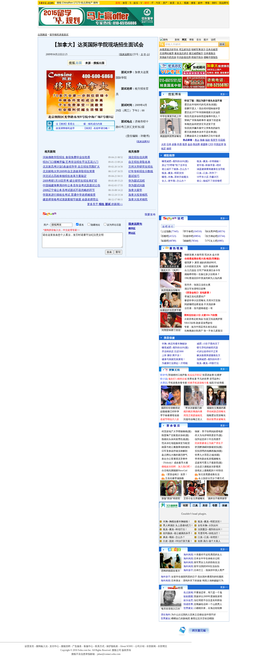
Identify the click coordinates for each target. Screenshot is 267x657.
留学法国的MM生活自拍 (206, 566)
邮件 (200, 3)
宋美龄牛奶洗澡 (168, 57)
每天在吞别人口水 (170, 608)
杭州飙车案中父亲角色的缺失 (205, 128)
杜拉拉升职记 (195, 375)
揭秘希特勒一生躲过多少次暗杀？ (202, 274)
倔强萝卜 (189, 262)
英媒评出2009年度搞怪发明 (208, 596)
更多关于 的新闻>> (105, 204)
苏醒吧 (165, 236)
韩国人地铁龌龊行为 (212, 580)
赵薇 (174, 144)
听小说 (163, 378)
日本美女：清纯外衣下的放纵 (186, 580)
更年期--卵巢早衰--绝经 (209, 165)
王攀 (187, 135)
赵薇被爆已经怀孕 (169, 411)
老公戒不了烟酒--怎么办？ (175, 169)
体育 (125, 3)
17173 (76, 2)
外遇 (179, 144)
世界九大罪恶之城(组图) (207, 455)
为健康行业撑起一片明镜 (175, 363)
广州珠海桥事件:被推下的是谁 (205, 120)
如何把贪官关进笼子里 (203, 124)
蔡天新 (188, 132)
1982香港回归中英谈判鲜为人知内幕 (203, 278)
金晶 (190, 144)
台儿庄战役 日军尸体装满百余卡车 (202, 270)
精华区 (131, 228)
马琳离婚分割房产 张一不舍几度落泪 (203, 330)
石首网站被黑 (167, 53)
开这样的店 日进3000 (173, 351)
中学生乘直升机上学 (170, 116)
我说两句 (223, 3)
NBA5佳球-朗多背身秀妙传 (198, 323)
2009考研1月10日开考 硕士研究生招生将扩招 (70, 180)
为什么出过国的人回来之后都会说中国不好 (193, 614)
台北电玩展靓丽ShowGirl (174, 470)
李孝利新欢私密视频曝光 (208, 458)
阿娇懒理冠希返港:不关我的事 (200, 304)
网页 (184, 39)
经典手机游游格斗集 (198, 382)
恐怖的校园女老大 (170, 570)
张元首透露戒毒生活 (209, 474)
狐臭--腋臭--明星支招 (173, 173)
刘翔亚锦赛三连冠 (171, 330)
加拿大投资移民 (138, 194)
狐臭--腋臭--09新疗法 (208, 363)
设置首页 (29, 646)
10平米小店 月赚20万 (208, 177)
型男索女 (188, 608)
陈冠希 (196, 144)
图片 (206, 39)
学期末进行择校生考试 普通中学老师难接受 (69, 194)
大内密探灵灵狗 (193, 266)
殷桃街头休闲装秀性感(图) (175, 439)
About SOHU (126, 646)
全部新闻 (151, 646)
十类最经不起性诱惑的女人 (208, 554)
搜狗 (95, 2)
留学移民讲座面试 (59, 34)
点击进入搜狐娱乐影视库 (208, 466)
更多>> (224, 94)
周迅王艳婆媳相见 (193, 415)
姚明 (169, 148)
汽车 (158, 3)
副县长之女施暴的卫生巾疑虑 (205, 135)
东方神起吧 (212, 236)
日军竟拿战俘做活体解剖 (174, 451)
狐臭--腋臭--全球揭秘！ (209, 161)
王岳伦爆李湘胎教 (174, 478)
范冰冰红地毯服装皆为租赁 (176, 443)
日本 (169, 144)
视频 (186, 3)
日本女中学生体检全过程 (207, 558)
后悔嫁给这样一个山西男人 (208, 604)
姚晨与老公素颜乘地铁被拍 (176, 447)
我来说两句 (126, 54)
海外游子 (188, 570)
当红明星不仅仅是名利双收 (208, 600)
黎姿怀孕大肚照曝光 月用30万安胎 (202, 300)
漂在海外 (165, 614)
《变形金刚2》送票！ (176, 474)
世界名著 (192, 378)
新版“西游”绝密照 (171, 498)
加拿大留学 (135, 190)
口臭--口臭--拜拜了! (207, 173)
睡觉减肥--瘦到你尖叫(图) (175, 161)
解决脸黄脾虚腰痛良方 (208, 355)
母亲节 (214, 140)
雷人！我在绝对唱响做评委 (206, 108)
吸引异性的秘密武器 (207, 347)
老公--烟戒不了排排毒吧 (209, 180)
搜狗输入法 (42, 646)
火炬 (163, 144)
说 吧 (180, 218)
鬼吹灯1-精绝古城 (177, 378)
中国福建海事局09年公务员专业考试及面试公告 (71, 185)
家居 (172, 3)
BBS (214, 3)
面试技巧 (133, 176)
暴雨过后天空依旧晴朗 (202, 618)
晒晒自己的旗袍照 (180, 618)
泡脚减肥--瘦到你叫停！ (209, 359)
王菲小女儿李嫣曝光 (194, 498)
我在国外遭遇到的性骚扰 (210, 576)
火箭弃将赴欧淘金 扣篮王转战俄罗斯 (203, 319)
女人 (179, 3)
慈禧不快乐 (197, 57)
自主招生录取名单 (139, 161)
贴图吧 (165, 240)
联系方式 (99, 646)
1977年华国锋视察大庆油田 (206, 112)
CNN (210, 144)
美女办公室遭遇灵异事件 (174, 458)
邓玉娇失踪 (185, 49)
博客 (207, 3)
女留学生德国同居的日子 (184, 576)
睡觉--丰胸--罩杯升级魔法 (175, 177)
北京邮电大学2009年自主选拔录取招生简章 (69, 171)
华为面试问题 (136, 185)
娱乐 (136, 3)
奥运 (197, 140)
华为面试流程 (136, 180)
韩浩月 (188, 116)
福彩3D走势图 (216, 382)
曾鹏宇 (188, 108)
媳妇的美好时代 (208, 262)
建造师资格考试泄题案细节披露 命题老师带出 (70, 199)
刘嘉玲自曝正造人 (193, 419)
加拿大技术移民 (138, 199)
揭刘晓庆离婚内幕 (193, 411)
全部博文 (162, 646)
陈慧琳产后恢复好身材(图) (175, 435)
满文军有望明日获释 (195, 288)
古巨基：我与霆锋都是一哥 (199, 308)
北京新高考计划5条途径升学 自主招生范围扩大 (71, 166)
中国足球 (218, 144)
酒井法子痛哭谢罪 (217, 498)
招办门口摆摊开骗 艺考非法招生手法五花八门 (70, 161)
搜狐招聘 (65, 646)
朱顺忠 (188, 124)
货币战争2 (215, 378)
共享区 (163, 382)
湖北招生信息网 (138, 157)
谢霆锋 (204, 144)
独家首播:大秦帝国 (194, 254)
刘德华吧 (188, 236)
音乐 (198, 39)
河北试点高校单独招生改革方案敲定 (65, 176)
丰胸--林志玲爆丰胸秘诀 (174, 343)
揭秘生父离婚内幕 (216, 408)
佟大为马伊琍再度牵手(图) (208, 435)
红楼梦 (218, 375)
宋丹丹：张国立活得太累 (197, 284)
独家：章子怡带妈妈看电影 (209, 431)
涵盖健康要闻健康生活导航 (211, 169)
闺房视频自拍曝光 (170, 290)
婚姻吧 (187, 240)
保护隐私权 (112, 646)
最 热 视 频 (176, 248)
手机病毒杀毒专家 (177, 382)
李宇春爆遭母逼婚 (169, 415)
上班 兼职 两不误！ (172, 355)
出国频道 (42, 34)
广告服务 (77, 646)
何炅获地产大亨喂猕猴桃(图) (176, 431)
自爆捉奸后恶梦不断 (170, 310)
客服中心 (88, 646)
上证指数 (166, 231)
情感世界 (188, 604)
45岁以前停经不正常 (207, 351)
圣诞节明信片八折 (169, 419)
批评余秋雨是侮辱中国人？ (206, 116)
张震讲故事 (208, 375)
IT (152, 3)
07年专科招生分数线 (140, 171)
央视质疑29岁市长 (169, 49)
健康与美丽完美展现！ (173, 359)
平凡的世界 (203, 378)
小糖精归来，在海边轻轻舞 (208, 608)
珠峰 (202, 140)
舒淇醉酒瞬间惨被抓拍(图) (208, 447)
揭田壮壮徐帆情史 (170, 408)
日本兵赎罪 (212, 49)
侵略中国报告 (211, 57)
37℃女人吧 (211, 240)
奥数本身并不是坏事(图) (204, 132)
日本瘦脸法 (209, 53)
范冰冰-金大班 (211, 254)
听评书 (163, 375)
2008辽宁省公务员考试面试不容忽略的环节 (69, 190)
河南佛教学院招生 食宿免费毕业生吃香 (66, 157)
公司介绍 (139, 646)
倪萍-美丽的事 (210, 266)
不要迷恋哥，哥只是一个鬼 (208, 592)
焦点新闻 (188, 592)
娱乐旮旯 (188, 600)
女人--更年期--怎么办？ (174, 180)
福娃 (207, 140)
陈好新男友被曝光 (216, 419)
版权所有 (126, 650)
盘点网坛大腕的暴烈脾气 (174, 455)
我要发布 (150, 214)
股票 (184, 144)
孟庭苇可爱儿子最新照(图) (208, 462)
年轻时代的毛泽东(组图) (204, 104)
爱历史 (188, 104)
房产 (165, 3)
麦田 (196, 262)
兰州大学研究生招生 (140, 166)
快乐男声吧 (212, 231)
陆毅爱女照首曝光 (216, 415)
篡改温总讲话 (181, 53)
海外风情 (188, 554)
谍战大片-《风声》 (170, 270)
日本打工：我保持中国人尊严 (209, 570)
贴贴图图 (188, 596)
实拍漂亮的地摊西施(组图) (208, 451)
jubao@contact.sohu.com (108, 654)
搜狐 (59, 2)
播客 (193, 3)
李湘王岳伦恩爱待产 (195, 296)
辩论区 (131, 233)
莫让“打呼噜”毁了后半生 (174, 165)
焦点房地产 (87, 2)
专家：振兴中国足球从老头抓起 (200, 326)
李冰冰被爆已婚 (193, 408)
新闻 (177, 39)
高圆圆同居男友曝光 (170, 136)
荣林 (187, 120)
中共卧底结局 (184, 57)
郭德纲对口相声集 (177, 375)
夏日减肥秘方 (196, 53)
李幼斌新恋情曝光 (216, 411)
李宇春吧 (188, 231)
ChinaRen (67, 2)
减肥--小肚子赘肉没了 (208, 343)
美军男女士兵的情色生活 (207, 562)
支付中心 (54, 646)
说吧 (213, 39)
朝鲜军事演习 (198, 49)
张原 (187, 128)
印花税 (221, 140)
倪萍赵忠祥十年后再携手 (208, 439)
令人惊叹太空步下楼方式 (211, 478)
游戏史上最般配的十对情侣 (209, 470)
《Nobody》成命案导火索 (175, 462)
